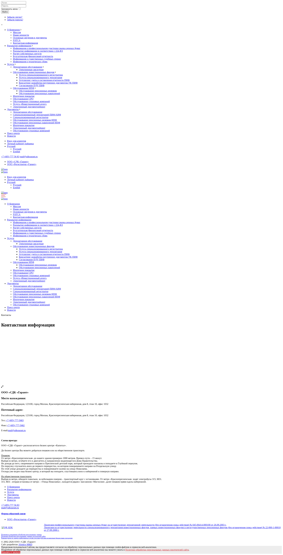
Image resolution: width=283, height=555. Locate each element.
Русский (11, 146)
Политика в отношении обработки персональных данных (21, 534)
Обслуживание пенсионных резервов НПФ (35, 120)
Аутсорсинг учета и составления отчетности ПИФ (44, 80)
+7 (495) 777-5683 (15, 420)
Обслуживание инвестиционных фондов (33, 72)
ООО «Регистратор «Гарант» (21, 164)
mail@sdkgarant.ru (29, 156)
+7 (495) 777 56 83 (10, 156)
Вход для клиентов (16, 141)
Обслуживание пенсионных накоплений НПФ (36, 122)
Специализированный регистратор (30, 117)
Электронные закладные (31, 69)
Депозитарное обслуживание (27, 67)
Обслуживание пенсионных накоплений (39, 93)
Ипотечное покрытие (23, 96)
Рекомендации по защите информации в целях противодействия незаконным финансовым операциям (37, 538)
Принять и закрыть (10, 552)
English (16, 151)
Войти (5, 12)
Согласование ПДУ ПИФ (32, 85)
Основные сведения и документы (30, 37)
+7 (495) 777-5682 (16, 425)
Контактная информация (25, 43)
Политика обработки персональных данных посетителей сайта (23, 536)
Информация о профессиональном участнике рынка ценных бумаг (46, 48)
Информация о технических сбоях (30, 61)
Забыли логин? (14, 17)
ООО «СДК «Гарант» (18, 161)
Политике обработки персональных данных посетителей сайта (157, 550)
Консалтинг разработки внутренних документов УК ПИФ (48, 83)
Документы (13, 109)
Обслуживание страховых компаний (31, 101)
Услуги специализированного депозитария (40, 77)
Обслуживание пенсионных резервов (38, 91)
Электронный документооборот (29, 106)
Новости (11, 136)
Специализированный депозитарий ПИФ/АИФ (37, 114)
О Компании (13, 29)
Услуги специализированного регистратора (41, 75)
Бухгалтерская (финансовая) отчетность (33, 56)
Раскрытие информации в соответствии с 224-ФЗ (38, 51)
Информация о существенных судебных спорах (37, 59)
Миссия (17, 32)
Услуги (10, 64)
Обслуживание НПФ (23, 88)
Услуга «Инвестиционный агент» (30, 104)
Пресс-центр (13, 133)
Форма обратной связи (13, 513)
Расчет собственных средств (27, 53)
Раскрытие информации (19, 45)
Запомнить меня (9, 9)
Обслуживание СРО (23, 99)
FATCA (16, 40)
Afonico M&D (25, 544)
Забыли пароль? (15, 19)
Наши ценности (21, 35)
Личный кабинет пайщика (20, 143)
